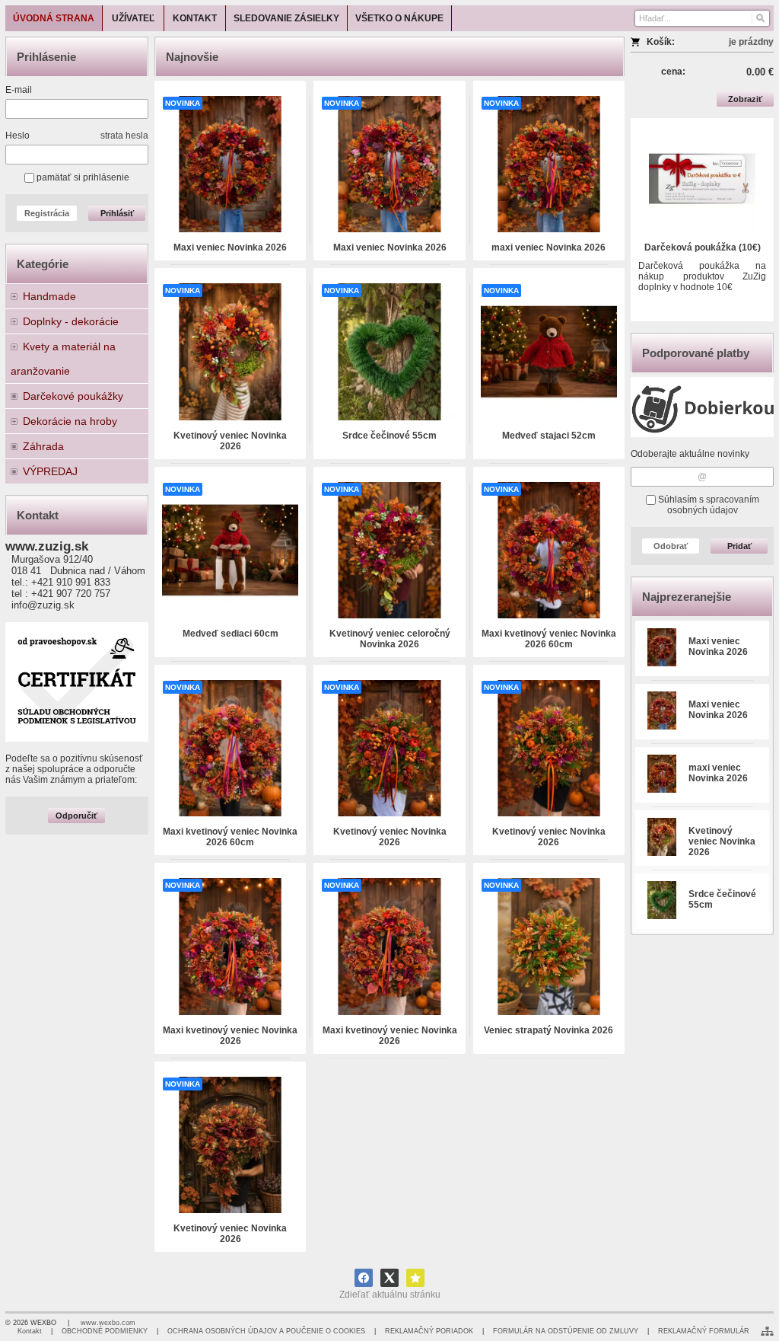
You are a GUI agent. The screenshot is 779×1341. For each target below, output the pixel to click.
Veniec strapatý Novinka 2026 (548, 1030)
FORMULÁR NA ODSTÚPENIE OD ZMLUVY (565, 1331)
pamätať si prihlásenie (81, 177)
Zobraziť (745, 99)
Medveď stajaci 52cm (549, 435)
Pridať (739, 546)
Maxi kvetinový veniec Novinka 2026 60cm (549, 639)
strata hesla (124, 135)
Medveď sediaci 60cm (230, 633)
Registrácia (46, 213)
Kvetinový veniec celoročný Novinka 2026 (389, 639)
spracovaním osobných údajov (713, 505)
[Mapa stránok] (767, 1331)
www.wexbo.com (108, 1323)
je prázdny (751, 42)
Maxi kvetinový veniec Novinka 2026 (230, 1035)
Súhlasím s (707, 505)
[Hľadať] (759, 18)
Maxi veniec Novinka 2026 (718, 646)
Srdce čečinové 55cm (389, 435)
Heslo (17, 135)
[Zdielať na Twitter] (389, 1278)
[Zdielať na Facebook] (364, 1278)
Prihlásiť (117, 213)
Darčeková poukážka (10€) (702, 247)
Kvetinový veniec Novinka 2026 (721, 841)
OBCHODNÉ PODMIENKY (105, 1331)
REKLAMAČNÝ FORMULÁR (703, 1331)
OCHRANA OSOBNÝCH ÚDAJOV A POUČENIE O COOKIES (266, 1331)
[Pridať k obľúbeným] (415, 1278)
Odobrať (670, 546)
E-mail (18, 90)
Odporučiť (76, 815)
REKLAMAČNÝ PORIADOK (429, 1331)
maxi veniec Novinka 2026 (718, 773)
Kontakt (29, 1331)
